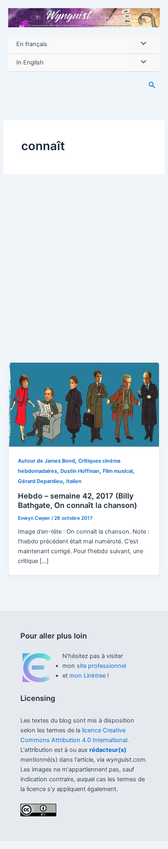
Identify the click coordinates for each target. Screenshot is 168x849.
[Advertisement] (84, 274)
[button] (152, 85)
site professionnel (101, 665)
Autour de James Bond (46, 461)
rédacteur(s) (107, 750)
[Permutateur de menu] (141, 44)
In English (30, 62)
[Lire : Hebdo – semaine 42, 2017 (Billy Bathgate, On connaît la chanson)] (84, 404)
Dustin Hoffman (79, 471)
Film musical (118, 471)
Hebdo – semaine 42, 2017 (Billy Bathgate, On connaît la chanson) (77, 500)
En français (31, 44)
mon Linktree (88, 675)
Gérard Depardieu (40, 481)
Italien (74, 481)
